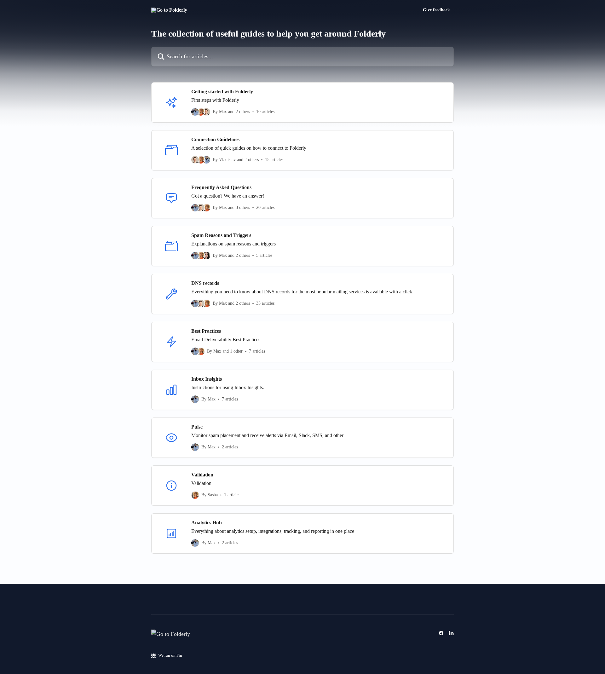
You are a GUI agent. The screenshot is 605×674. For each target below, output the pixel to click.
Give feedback (436, 10)
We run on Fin (170, 655)
